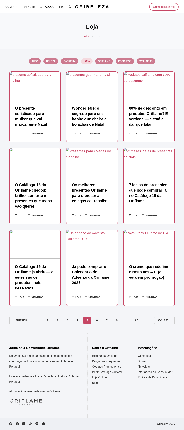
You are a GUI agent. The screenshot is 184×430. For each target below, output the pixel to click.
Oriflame (104, 61)
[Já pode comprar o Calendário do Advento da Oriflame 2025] (91, 244)
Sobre (142, 361)
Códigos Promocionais (106, 366)
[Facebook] (17, 423)
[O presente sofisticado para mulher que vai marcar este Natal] (35, 86)
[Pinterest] (10, 423)
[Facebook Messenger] (36, 423)
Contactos (144, 355)
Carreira (70, 61)
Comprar (12, 6)
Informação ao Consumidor (155, 372)
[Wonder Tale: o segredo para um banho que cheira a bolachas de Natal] (91, 86)
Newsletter (144, 366)
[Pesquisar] (70, 6)
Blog (95, 382)
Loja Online (99, 377)
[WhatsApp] (43, 423)
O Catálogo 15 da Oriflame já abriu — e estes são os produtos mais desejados (34, 277)
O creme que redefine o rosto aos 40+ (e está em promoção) (148, 272)
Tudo (35, 61)
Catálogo (47, 6)
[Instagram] (23, 423)
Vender (29, 6)
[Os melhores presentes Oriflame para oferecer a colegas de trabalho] (91, 162)
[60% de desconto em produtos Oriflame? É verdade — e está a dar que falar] (149, 86)
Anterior (21, 320)
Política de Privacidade (152, 377)
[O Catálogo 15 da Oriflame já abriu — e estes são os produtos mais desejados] (35, 244)
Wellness (146, 61)
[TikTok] (30, 423)
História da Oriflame (104, 355)
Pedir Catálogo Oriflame (107, 372)
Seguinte (162, 320)
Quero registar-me (164, 6)
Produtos (124, 61)
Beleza (51, 61)
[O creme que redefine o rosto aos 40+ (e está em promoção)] (149, 244)
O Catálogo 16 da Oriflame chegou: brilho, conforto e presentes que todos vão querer (33, 196)
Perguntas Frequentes (106, 361)
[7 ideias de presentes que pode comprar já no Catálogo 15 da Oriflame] (149, 162)
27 (136, 320)
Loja (87, 61)
